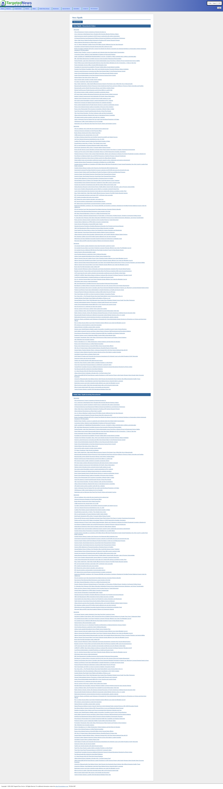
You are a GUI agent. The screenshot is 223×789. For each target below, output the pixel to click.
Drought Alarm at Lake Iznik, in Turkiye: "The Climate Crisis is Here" (90, 143)
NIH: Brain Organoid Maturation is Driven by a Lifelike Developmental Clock (92, 213)
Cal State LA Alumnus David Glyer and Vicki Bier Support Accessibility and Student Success (96, 137)
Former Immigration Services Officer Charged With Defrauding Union (90, 65)
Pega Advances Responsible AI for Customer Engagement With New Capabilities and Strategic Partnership (99, 333)
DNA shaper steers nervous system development (85, 281)
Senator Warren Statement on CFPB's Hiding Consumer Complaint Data (91, 222)
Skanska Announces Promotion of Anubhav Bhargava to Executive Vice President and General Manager (99, 226)
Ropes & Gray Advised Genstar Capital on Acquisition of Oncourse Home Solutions (93, 106)
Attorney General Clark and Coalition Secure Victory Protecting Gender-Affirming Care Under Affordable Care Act (101, 258)
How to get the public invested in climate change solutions (88, 79)
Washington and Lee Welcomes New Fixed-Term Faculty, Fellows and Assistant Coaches (95, 123)
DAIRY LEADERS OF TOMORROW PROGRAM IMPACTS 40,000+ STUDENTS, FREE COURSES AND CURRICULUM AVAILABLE (105, 56)
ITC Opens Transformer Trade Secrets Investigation (86, 81)
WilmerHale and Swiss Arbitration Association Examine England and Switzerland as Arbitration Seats (98, 238)
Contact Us (85, 8)
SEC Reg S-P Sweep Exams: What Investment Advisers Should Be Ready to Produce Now (95, 348)
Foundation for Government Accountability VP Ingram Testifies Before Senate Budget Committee (97, 67)
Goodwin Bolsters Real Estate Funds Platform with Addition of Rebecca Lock (92, 298)
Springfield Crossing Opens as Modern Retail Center (86, 354)
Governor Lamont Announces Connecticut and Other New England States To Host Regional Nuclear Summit (99, 71)
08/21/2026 (76, 29)
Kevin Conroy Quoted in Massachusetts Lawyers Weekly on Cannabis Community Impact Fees (96, 189)
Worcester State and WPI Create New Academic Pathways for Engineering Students (94, 240)
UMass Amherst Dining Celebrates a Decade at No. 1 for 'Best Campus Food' (92, 373)
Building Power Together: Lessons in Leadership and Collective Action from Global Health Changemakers (99, 52)
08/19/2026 (76, 243)
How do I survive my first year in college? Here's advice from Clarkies (90, 308)
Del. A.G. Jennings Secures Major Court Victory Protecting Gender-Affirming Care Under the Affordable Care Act (100, 279)
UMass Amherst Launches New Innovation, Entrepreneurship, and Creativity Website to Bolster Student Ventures (100, 234)
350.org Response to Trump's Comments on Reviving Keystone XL (90, 32)
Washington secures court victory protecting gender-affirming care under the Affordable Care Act (97, 383)
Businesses (56, 8)
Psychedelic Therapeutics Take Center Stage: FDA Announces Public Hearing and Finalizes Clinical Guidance (100, 337)
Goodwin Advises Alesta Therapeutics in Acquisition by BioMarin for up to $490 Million (94, 162)
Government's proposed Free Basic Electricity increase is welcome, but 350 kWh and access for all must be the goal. (101, 170)
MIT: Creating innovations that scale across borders (86, 197)
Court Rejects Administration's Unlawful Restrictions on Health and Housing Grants (93, 277)
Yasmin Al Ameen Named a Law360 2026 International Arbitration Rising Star (92, 389)
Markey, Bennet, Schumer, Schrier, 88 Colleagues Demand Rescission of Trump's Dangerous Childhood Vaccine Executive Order (104, 312)
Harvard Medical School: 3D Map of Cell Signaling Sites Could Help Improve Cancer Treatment (96, 180)
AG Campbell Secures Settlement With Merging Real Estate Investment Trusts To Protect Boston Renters (99, 250)
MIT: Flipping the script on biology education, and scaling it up (88, 199)
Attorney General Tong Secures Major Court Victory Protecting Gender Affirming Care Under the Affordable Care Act (101, 264)
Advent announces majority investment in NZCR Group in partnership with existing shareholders (97, 36)
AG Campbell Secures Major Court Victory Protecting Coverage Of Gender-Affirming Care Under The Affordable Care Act (102, 248)
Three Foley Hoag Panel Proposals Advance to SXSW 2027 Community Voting (92, 364)
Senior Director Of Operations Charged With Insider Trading (88, 224)
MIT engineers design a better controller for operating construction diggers (91, 92)
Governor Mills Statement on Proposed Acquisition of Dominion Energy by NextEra (93, 178)
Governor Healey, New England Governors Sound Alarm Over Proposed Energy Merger (95, 174)
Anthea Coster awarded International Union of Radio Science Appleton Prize (92, 256)
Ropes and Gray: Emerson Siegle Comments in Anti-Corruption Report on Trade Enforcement (96, 219)
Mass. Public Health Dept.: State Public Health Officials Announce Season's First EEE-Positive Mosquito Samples (101, 193)
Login (219, 7)
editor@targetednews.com (61, 786)
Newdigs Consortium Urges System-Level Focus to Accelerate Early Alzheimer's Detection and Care (98, 710)
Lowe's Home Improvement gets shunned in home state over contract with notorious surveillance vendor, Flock (100, 191)
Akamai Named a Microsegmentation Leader (85, 252)
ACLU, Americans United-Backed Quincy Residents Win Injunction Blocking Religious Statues (96, 34)
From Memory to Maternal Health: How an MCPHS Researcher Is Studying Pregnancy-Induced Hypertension (100, 156)
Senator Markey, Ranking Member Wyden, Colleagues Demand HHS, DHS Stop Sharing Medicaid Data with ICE (101, 350)
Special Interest (66, 8)
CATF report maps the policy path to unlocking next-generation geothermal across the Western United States (99, 273)
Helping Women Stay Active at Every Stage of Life (86, 77)
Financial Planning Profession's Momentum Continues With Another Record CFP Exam (94, 292)
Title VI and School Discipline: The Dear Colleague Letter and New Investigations (93, 113)
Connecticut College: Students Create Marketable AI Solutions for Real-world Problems (94, 54)
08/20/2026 (76, 126)
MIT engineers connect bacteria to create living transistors (88, 325)
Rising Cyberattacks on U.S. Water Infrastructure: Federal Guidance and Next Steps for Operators (97, 341)
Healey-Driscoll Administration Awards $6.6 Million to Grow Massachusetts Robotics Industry (96, 73)
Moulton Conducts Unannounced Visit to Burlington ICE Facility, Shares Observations (94, 96)
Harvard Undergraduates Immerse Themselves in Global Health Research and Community (95, 302)
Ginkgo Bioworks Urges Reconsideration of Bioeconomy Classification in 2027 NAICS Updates (96, 671)
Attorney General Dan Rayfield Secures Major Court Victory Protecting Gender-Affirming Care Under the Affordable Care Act (103, 260)
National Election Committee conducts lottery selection (87, 327)
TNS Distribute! (94, 8)
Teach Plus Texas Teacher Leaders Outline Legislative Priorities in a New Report (93, 362)
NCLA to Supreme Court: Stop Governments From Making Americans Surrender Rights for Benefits (97, 209)
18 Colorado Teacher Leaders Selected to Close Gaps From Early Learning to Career (94, 245)
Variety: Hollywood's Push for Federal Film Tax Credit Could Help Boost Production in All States (96, 119)
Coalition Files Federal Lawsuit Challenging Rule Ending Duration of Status (92, 141)
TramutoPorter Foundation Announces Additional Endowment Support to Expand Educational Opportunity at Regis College (103, 366)
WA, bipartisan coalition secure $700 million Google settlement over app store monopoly (95, 236)
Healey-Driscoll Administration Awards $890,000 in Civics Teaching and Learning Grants (95, 304)
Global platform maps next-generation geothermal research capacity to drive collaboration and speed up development (102, 160)
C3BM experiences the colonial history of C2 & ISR (86, 135)
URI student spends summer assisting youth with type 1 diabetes (89, 117)
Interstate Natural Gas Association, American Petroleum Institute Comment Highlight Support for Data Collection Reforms (102, 685)
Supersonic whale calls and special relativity (84, 358)
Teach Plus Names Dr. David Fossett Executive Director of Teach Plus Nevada (92, 111)
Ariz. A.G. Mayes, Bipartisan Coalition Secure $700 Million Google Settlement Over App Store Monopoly (98, 44)
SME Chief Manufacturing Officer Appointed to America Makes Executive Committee (94, 228)
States (34, 8)
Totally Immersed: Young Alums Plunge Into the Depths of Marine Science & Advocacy (94, 232)
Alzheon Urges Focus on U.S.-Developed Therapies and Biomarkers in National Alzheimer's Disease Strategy (100, 624)
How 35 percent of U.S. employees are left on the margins (88, 306)
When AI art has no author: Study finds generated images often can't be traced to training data (96, 385)
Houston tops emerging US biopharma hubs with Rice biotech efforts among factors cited (95, 184)
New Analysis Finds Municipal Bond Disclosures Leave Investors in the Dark (92, 211)
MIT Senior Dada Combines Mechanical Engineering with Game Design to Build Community (96, 94)
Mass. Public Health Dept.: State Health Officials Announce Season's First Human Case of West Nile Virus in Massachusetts (103, 83)
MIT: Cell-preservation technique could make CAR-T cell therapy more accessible (93, 195)
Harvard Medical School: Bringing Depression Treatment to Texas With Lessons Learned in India (97, 182)
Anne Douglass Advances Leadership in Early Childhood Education (90, 254)
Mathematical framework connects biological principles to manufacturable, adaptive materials (96, 317)
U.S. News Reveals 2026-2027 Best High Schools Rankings (88, 371)
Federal (27, 8)
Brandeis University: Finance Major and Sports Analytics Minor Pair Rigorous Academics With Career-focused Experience (103, 271)
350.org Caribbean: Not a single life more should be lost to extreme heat (91, 128)
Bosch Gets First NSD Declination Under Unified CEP (87, 266)
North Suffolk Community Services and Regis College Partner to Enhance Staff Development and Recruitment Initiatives (102, 331)
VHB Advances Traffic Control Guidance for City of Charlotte (88, 121)
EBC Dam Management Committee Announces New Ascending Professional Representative (96, 283)
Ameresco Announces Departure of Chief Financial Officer (88, 130)
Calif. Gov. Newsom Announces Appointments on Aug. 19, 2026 (89, 139)
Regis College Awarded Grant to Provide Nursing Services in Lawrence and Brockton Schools (96, 104)
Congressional (17, 8)
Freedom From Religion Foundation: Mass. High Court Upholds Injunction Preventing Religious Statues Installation (101, 69)
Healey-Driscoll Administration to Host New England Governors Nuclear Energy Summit (95, 75)
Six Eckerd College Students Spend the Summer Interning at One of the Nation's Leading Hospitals (97, 352)
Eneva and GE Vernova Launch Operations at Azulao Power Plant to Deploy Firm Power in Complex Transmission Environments (104, 149)
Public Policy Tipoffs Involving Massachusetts (87, 394)
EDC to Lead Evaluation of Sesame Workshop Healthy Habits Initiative (91, 145)
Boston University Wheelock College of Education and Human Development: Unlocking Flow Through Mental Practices (102, 268)
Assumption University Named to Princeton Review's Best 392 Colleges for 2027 (93, 46)
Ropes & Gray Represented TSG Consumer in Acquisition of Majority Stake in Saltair (94, 109)
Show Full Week (77, 22)
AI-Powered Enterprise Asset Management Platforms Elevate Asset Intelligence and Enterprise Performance (99, 38)
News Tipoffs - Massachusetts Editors (85, 26)
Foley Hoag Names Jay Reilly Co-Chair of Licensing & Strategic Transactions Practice (94, 294)
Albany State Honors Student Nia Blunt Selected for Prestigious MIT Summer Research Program (97, 40)
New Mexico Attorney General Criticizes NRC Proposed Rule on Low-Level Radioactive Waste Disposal (98, 708)
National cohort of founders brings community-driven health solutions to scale (92, 98)
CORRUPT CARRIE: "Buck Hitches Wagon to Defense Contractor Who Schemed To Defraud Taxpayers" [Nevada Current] (103, 275)
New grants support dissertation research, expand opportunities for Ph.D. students (93, 100)
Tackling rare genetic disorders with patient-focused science (88, 360)
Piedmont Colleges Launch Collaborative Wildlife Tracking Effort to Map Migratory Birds (95, 335)
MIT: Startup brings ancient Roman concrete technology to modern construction (93, 203)
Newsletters (76, 8)
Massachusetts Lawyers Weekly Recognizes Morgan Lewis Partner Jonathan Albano (94, 88)
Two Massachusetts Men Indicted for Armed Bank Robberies (88, 369)
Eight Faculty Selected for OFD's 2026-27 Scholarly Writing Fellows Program (92, 147)
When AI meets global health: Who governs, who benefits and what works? (91, 387)
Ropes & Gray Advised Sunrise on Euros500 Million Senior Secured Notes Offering (93, 345)
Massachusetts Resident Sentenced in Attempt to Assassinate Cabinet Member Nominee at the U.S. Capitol (99, 315)
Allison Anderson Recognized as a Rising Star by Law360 (88, 42)
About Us (8, 8)
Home (2, 8)
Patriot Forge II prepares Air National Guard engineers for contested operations (93, 102)
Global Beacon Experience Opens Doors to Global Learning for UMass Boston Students (95, 158)
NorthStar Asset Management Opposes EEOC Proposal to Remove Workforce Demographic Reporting (98, 716)
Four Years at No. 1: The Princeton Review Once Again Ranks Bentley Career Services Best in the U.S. (98, 296)
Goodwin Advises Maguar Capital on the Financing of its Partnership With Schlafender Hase (96, 168)
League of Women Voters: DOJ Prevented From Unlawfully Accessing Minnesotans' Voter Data (96, 310)
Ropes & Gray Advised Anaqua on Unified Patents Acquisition (88, 343)
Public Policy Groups (44, 8)
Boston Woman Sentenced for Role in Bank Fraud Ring (87, 132)
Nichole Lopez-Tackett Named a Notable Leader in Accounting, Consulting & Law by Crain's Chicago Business (100, 329)
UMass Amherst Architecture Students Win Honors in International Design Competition (94, 115)
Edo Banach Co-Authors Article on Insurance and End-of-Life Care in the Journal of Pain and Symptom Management (101, 285)
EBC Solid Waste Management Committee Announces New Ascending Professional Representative (97, 58)
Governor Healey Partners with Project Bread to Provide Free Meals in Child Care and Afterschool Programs (99, 172)
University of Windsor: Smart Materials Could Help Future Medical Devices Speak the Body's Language (98, 381)
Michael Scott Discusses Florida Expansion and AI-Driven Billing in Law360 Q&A (93, 90)
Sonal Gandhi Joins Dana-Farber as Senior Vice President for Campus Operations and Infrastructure (98, 230)
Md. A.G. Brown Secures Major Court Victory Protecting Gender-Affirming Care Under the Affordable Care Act (99, 322)
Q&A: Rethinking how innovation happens (84, 339)
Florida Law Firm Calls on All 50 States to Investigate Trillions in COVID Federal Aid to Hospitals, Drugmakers (100, 151)
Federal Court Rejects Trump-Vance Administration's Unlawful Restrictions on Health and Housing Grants (99, 289)
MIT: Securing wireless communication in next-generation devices (89, 201)
